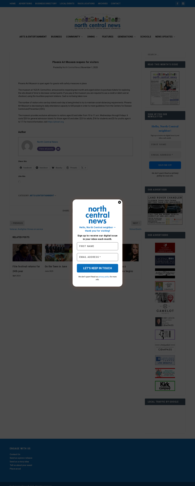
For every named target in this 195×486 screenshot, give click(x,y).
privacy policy (104, 277)
